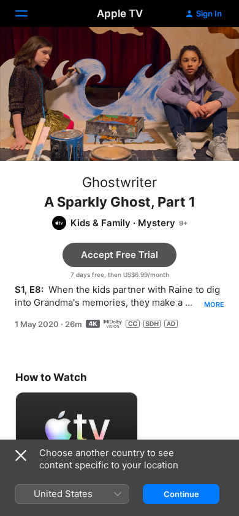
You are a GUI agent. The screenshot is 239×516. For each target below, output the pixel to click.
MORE (214, 304)
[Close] (20, 455)
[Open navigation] (28, 13)
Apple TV (120, 13)
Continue (181, 494)
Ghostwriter (119, 182)
